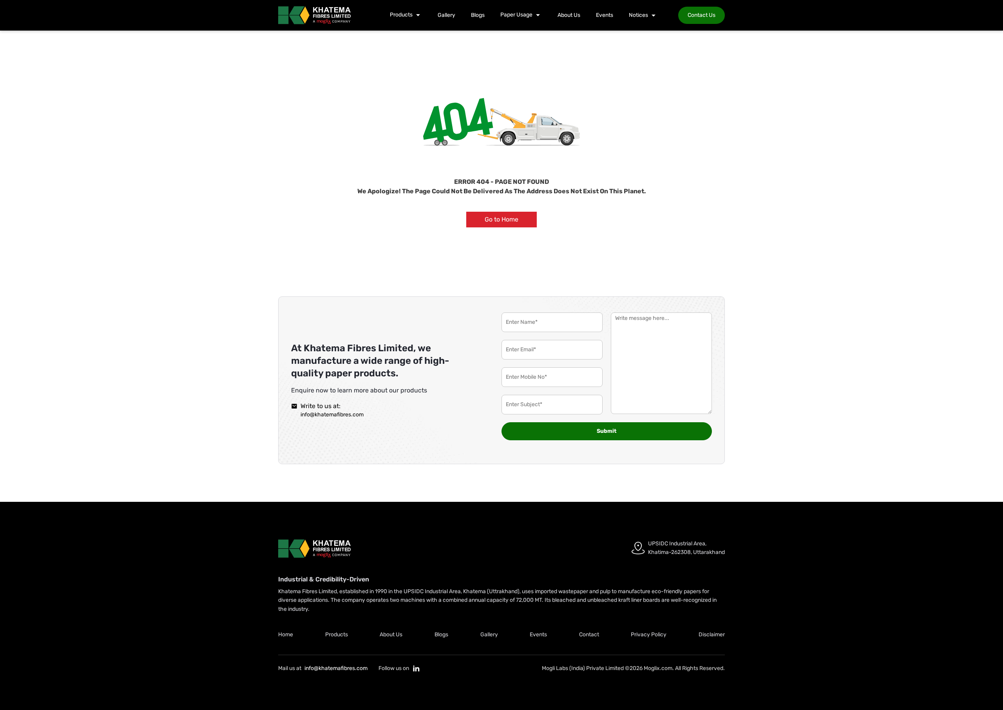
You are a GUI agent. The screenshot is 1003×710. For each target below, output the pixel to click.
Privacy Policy (648, 634)
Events (604, 15)
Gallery (446, 15)
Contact (589, 634)
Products (336, 634)
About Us (569, 15)
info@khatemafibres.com (332, 414)
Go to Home (501, 219)
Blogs (478, 15)
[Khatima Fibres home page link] (314, 15)
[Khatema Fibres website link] (314, 548)
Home (285, 634)
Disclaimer (712, 634)
